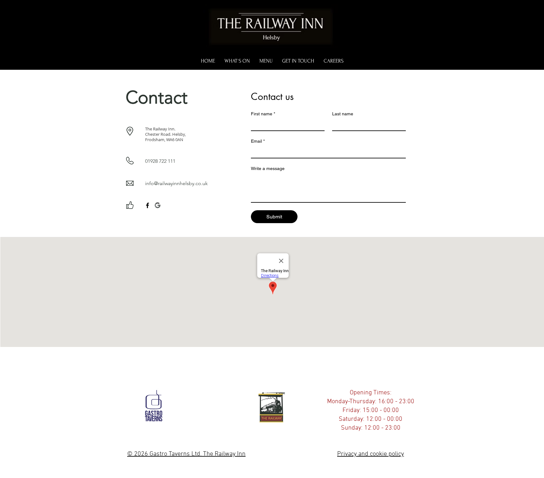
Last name (342, 113)
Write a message (268, 168)
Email (258, 141)
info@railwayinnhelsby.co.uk (176, 183)
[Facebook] (147, 205)
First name (263, 113)
